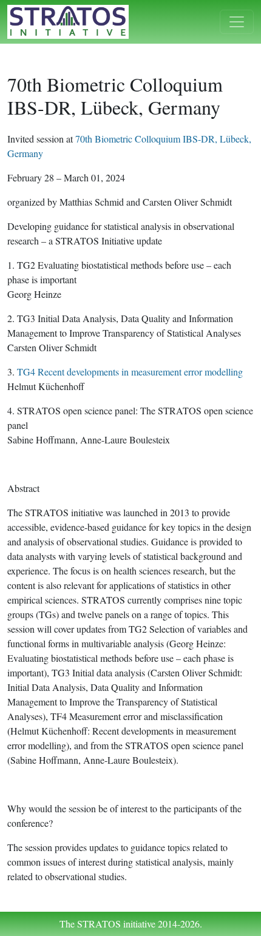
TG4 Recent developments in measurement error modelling (133, 371)
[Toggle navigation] (237, 22)
